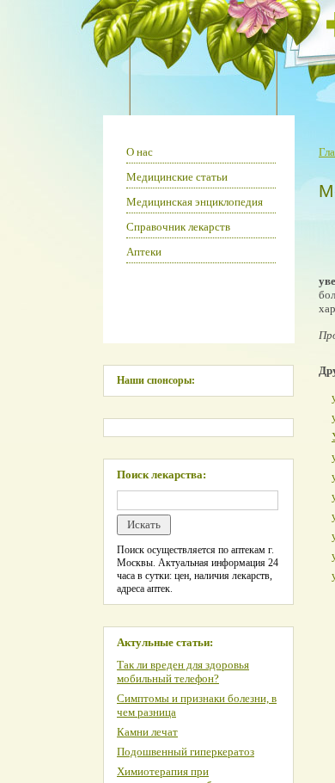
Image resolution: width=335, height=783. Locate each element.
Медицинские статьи (177, 176)
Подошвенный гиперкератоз (185, 751)
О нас (139, 151)
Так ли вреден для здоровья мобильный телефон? (183, 671)
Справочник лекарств (178, 226)
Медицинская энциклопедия (194, 201)
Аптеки (143, 251)
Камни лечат (147, 731)
